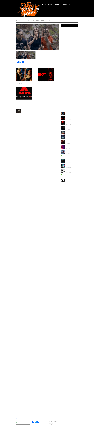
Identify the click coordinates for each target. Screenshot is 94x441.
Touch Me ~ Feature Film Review (70, 146)
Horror (62, 64)
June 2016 (63, 390)
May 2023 (63, 243)
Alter (62, 34)
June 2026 (63, 192)
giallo (62, 61)
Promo (62, 82)
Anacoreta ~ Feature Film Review (70, 175)
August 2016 (63, 386)
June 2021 (63, 283)
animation (63, 36)
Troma (62, 100)
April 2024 (63, 226)
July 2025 (63, 210)
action (62, 32)
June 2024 (63, 222)
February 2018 (64, 354)
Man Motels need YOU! (69, 180)
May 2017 (63, 370)
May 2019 (63, 327)
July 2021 (63, 281)
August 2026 (64, 188)
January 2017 (63, 377)
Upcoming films (64, 103)
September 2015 (64, 406)
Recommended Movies (47, 4)
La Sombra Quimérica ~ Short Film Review (23, 101)
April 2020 (63, 308)
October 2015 (64, 404)
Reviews (62, 87)
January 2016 (63, 399)
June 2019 (63, 326)
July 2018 (63, 345)
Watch (65, 4)
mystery (62, 75)
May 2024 (63, 224)
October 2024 (64, 217)
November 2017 (64, 359)
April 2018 (63, 350)
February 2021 (64, 290)
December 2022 (64, 252)
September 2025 (64, 206)
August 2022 (63, 260)
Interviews (63, 68)
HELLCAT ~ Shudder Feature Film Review (45, 82)
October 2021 (64, 276)
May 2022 (63, 265)
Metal (62, 71)
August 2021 (63, 279)
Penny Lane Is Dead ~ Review (22, 81)
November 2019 (64, 317)
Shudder (62, 93)
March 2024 (63, 227)
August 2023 (63, 238)
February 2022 (64, 270)
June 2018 (63, 347)
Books (62, 41)
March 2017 (63, 374)
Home (70, 4)
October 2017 (64, 361)
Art (61, 37)
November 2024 (64, 215)
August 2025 (63, 208)
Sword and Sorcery (65, 95)
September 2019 (64, 320)
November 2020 (64, 295)
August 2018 (63, 343)
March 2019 (63, 331)
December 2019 (64, 315)
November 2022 (64, 254)
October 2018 (64, 340)
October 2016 (64, 383)
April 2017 (63, 372)
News (62, 77)
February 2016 (64, 397)
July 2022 (63, 261)
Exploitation (63, 52)
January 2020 (64, 313)
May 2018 (63, 349)
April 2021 (63, 286)
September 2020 (64, 299)
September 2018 (64, 342)
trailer (62, 98)
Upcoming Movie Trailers (66, 105)
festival (62, 54)
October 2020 (64, 297)
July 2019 (63, 324)
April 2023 (63, 245)
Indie (62, 66)
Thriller (62, 96)
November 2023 (64, 235)
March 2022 (63, 268)
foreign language (64, 55)
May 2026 (63, 194)
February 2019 (64, 333)
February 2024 (64, 229)
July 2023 (63, 240)
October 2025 (64, 204)
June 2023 (63, 242)
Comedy (62, 43)
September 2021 (64, 277)
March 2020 (63, 309)
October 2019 (64, 318)
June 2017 (63, 368)
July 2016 (63, 388)
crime (62, 45)
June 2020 (63, 304)
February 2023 (64, 249)
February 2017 (64, 375)
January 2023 (63, 251)
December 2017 (64, 358)
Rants (62, 86)
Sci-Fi (62, 89)
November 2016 (64, 381)
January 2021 (63, 292)
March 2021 (63, 288)
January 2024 (63, 231)
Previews (62, 80)
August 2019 (63, 322)
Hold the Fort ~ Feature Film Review (69, 132)
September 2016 (64, 384)
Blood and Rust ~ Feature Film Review (69, 137)
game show (63, 57)
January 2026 (64, 201)
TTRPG (62, 102)
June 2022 (63, 263)
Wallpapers (58, 4)
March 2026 (63, 197)
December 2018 (64, 336)
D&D (62, 46)
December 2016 (64, 379)
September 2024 (64, 218)
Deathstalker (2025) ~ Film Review (70, 156)
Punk (62, 84)
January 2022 (63, 272)
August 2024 (63, 220)
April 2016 (63, 393)
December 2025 (64, 202)
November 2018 (64, 338)
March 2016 (63, 395)
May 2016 (63, 392)
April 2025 (63, 213)
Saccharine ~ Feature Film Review (70, 127)
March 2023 (63, 247)
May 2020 (63, 306)
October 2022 (64, 256)
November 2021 (64, 274)
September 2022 (64, 258)
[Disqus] (37, 130)
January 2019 (63, 334)
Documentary (64, 48)
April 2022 (63, 267)
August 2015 (63, 408)
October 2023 (64, 236)
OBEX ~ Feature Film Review (70, 170)
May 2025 (63, 211)
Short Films (63, 91)
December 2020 (64, 293)
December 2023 (64, 233)
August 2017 (63, 365)
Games (62, 59)
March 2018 (63, 352)
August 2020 (64, 301)
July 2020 (63, 302)
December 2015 (64, 400)
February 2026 (64, 199)
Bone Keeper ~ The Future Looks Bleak (69, 160)
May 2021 (63, 284)
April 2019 (63, 329)
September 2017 (64, 363)
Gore (62, 62)
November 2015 (64, 402)
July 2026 (63, 190)
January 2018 (63, 356)
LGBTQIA (63, 70)
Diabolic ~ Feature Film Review (69, 141)
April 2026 (63, 195)
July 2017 (63, 367)
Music (62, 73)
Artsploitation (64, 39)
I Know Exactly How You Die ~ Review (70, 151)
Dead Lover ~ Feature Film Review (70, 165)
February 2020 (64, 311)
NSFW (62, 79)
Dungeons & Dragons (65, 50)
